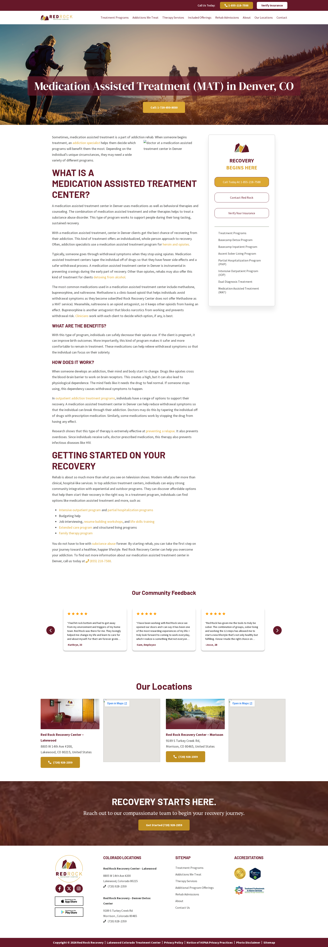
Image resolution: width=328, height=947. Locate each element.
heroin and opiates (176, 244)
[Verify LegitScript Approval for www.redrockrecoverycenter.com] (255, 879)
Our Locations (264, 17)
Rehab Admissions (227, 17)
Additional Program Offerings (194, 888)
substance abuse (104, 543)
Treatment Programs (115, 17)
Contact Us (182, 907)
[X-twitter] (69, 888)
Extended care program (75, 527)
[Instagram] (78, 888)
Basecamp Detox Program (235, 240)
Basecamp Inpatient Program (237, 247)
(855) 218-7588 (100, 561)
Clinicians (81, 316)
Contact (282, 17)
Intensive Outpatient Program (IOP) (238, 273)
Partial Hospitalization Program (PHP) (239, 262)
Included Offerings (199, 17)
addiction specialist (86, 143)
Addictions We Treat (145, 17)
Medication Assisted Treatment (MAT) (238, 290)
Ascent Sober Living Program (237, 253)
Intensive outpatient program (80, 510)
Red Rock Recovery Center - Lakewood (129, 868)
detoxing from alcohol (109, 277)
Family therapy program (76, 533)
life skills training (142, 521)
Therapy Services (173, 17)
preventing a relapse (160, 431)
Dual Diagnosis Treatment (235, 281)
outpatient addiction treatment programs (85, 398)
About (247, 17)
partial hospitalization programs (130, 510)
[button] (50, 630)
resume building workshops (103, 521)
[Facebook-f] (59, 888)
